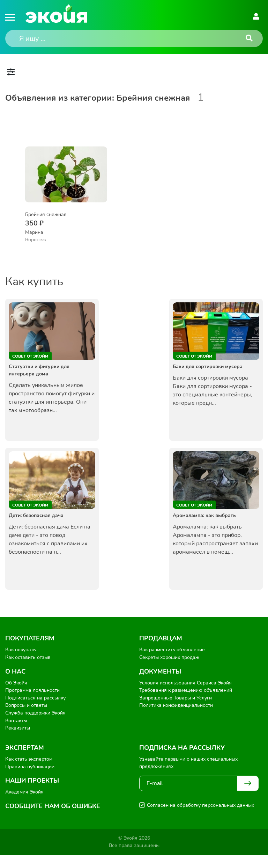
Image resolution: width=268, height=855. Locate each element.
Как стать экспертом (28, 759)
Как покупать (20, 649)
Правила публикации (29, 766)
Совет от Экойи (30, 356)
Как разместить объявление (172, 649)
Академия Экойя (24, 792)
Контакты (16, 720)
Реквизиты (17, 728)
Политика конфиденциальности (176, 705)
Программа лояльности (32, 690)
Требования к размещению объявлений (185, 690)
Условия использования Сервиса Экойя (185, 683)
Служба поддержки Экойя (35, 713)
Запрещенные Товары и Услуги (175, 698)
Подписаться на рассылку (35, 698)
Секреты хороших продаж (169, 657)
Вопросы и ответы (26, 705)
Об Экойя (16, 683)
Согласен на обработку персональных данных (200, 805)
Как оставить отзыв (28, 657)
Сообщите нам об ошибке (52, 806)
